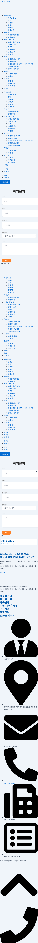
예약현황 (10, 54)
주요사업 (6, 57)
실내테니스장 (12, 44)
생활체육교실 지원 (13, 66)
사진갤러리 (11, 83)
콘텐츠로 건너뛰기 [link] (5, 1)
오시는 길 (11, 30)
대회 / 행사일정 (12, 74)
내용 (3, 242)
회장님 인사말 (12, 18)
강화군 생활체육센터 (14, 42)
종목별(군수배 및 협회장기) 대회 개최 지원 (21, 64)
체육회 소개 (7, 15)
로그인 (6, 169)
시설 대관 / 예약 (9, 39)
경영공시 (10, 25)
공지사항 (10, 81)
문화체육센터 (12, 49)
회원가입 (6, 171)
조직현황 (10, 23)
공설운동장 (11, 52)
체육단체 (6, 32)
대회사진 (10, 76)
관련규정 (10, 27)
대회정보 (6, 71)
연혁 (9, 20)
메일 (3, 209)
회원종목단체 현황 (13, 35)
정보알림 (6, 78)
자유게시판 (11, 86)
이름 (3, 197)
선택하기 (4, 233)
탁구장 (10, 47)
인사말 (10, 280)
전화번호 (4, 220)
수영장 (6, 88)
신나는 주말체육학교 (14, 69)
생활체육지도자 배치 (14, 59)
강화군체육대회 (12, 61)
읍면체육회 (11, 37)
